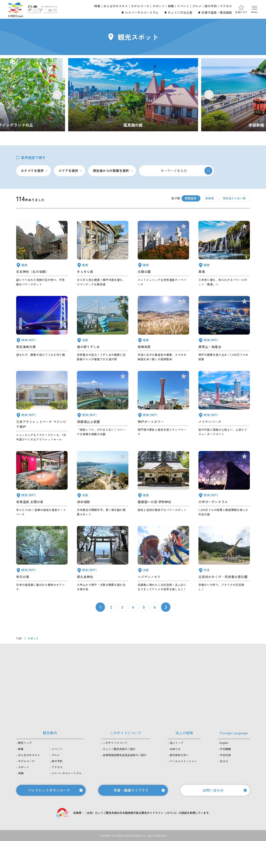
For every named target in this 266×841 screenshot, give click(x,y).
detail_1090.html (163, 328)
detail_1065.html (102, 484)
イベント (183, 6)
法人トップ (176, 743)
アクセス (226, 6)
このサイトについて (115, 743)
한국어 (224, 761)
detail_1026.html (224, 328)
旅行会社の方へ (179, 755)
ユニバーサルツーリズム (142, 12)
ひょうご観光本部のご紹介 (119, 749)
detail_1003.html (224, 406)
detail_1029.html (224, 484)
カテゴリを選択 (32, 170)
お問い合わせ (213, 790)
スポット (158, 6)
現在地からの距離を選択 (111, 170)
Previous (57, 94)
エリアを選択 (68, 170)
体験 (171, 6)
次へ (165, 607)
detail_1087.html (102, 253)
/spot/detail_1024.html (133, 94)
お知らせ (175, 749)
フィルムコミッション (183, 761)
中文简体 (225, 755)
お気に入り (241, 12)
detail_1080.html (224, 558)
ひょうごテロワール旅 (42, 9)
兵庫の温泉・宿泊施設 (217, 12)
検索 (208, 171)
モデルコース (140, 6)
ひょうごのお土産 (180, 12)
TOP (19, 638)
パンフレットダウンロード (49, 790)
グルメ (197, 6)
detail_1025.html (102, 558)
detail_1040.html (224, 253)
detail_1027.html (42, 328)
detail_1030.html (42, 484)
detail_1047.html (42, 253)
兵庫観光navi (15, 9)
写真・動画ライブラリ (131, 790)
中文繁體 (225, 749)
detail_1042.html (163, 484)
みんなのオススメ (115, 6)
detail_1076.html (102, 328)
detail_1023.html (42, 558)
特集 (97, 6)
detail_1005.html (42, 406)
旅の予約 (211, 6)
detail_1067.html (163, 558)
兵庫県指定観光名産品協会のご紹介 (124, 755)
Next (209, 94)
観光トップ (25, 743)
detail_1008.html (163, 406)
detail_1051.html (163, 253)
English (224, 743)
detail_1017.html (102, 406)
